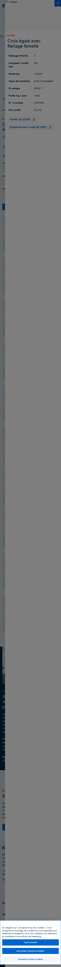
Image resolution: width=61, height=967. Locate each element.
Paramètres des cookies (30, 959)
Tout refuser (30, 942)
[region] (30, 942)
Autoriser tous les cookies (30, 951)
